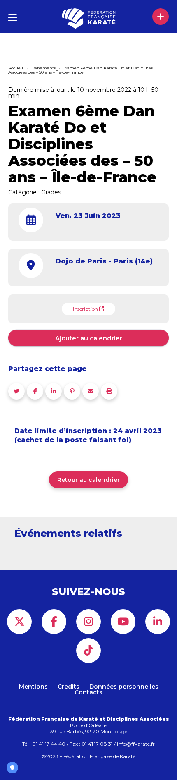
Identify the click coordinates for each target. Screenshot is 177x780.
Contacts (88, 692)
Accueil (15, 68)
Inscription (86, 309)
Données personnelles (123, 686)
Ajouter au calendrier (88, 338)
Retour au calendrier (88, 479)
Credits (68, 686)
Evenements (43, 68)
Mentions (33, 686)
